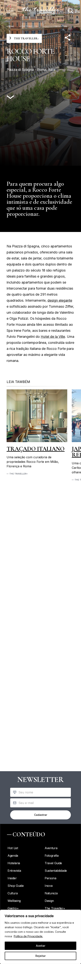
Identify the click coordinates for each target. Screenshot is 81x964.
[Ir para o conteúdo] (10, 97)
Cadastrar (40, 814)
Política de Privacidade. (28, 936)
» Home (10, 26)
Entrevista (14, 870)
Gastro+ (13, 908)
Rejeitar (40, 955)
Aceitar (40, 945)
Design (49, 901)
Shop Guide (16, 886)
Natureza (51, 893)
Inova (48, 886)
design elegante (59, 300)
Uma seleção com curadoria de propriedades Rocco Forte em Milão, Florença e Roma (33, 461)
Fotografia (52, 855)
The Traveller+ (29, 26)
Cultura (13, 893)
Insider (12, 878)
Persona (50, 878)
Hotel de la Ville (53, 337)
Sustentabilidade (56, 870)
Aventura (51, 848)
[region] (40, 937)
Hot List (13, 848)
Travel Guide (53, 863)
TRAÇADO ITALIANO (36, 448)
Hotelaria (14, 863)
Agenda (13, 855)
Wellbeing (14, 901)
